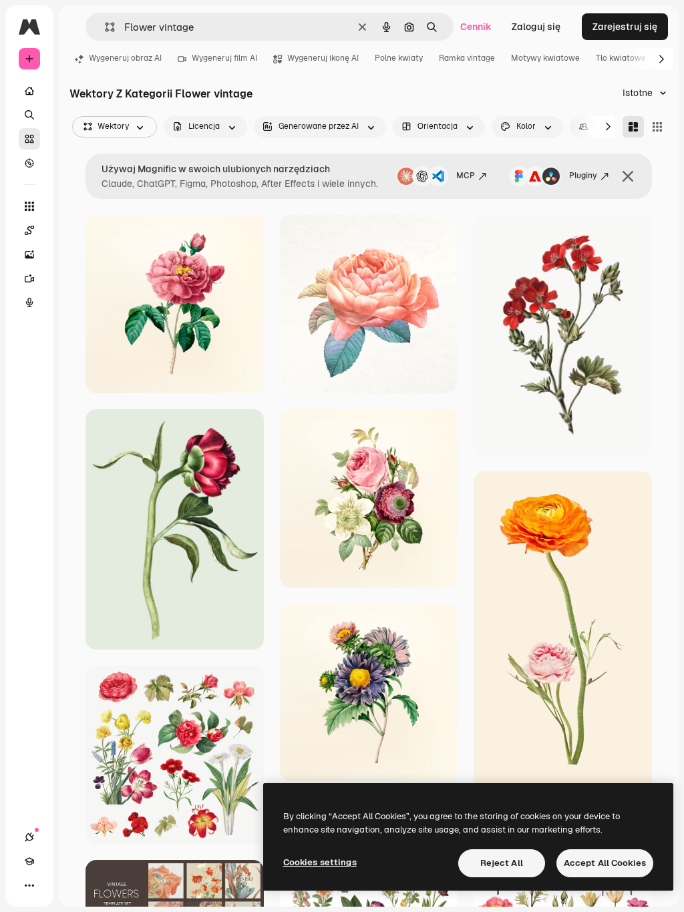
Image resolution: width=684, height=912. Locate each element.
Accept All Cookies (605, 863)
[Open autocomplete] (104, 27)
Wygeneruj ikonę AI (323, 58)
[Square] (657, 127)
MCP (465, 175)
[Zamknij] (628, 176)
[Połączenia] (29, 837)
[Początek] (29, 90)
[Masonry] (633, 127)
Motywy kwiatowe (545, 58)
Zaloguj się (536, 27)
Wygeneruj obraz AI (125, 58)
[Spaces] (29, 230)
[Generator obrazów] (29, 254)
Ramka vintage (467, 58)
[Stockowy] (29, 139)
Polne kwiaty (399, 58)
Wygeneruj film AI (224, 58)
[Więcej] (29, 885)
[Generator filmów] (29, 278)
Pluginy (583, 175)
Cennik (476, 27)
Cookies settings (320, 862)
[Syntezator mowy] (29, 302)
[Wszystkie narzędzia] (29, 206)
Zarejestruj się (624, 27)
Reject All (501, 863)
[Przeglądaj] (29, 163)
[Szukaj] (29, 115)
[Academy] (29, 861)
